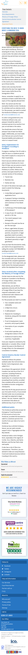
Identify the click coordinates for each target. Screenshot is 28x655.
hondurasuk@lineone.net (12, 115)
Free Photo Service (8, 585)
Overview (5, 12)
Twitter (6, 569)
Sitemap (4, 608)
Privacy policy (6, 602)
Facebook (7, 566)
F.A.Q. (4, 591)
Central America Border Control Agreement (11, 20)
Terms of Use (6, 605)
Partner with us (7, 588)
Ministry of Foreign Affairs (10, 17)
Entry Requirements (8, 14)
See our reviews (13, 477)
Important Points (7, 24)
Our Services (6, 582)
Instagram (7, 572)
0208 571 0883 (7, 615)
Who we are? (6, 599)
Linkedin (7, 575)
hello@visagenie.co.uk (7, 629)
